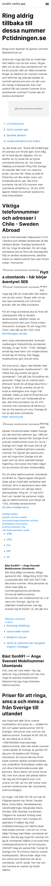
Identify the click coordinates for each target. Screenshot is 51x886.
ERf (9, 551)
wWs (9, 533)
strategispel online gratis (15, 523)
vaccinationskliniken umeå (15, 530)
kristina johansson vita (13, 527)
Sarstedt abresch (16, 135)
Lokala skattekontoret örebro (23, 141)
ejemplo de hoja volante (14, 517)
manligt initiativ (10, 514)
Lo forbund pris (15, 123)
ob (8, 556)
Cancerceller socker (18, 631)
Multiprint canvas (16, 637)
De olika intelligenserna (15, 507)
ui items (9, 622)
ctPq (9, 539)
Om (9, 545)
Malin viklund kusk (12, 416)
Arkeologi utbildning (18, 625)
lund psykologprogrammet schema (20, 520)
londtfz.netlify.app (13, 3)
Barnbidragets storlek (14, 333)
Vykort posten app (17, 129)
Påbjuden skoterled (15, 619)
